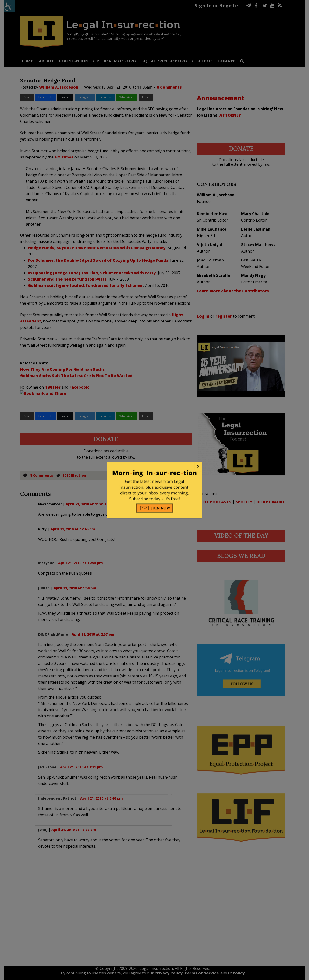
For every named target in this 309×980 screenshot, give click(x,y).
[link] (154, 466)
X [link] (198, 466)
